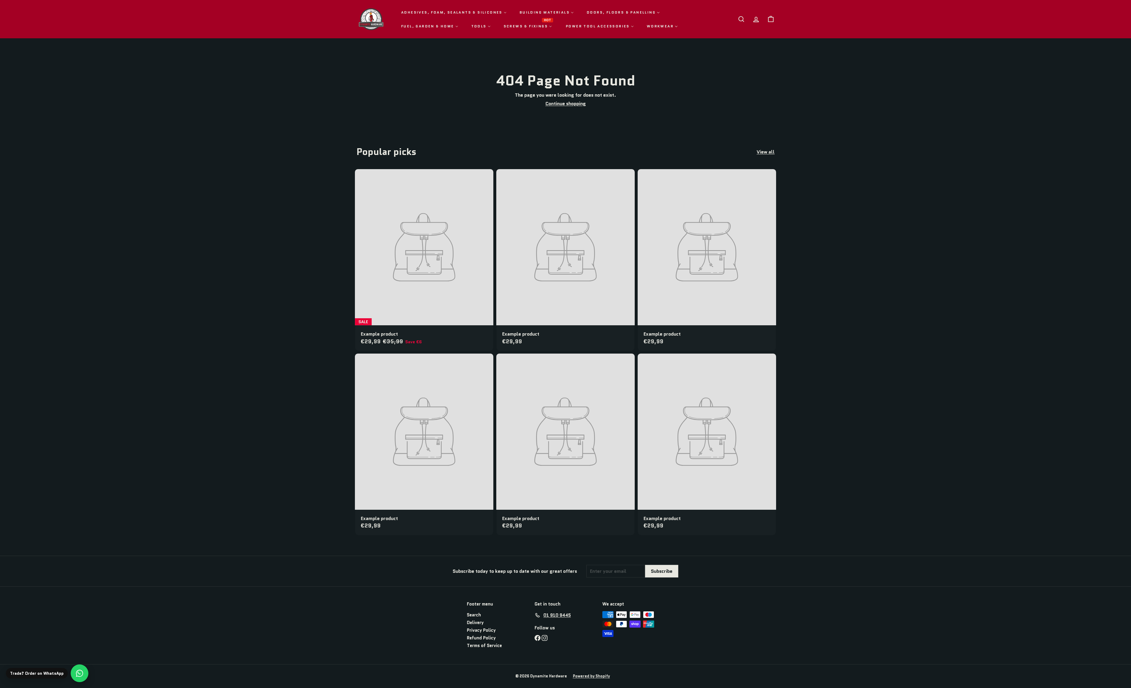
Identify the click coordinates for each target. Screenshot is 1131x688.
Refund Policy (481, 638)
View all (766, 152)
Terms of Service (484, 645)
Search (474, 615)
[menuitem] (454, 12)
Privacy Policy (481, 630)
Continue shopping (565, 103)
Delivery (475, 622)
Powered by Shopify (591, 676)
